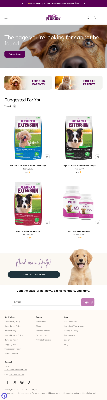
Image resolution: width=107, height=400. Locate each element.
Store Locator (42, 335)
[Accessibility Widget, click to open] (4, 396)
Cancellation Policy (12, 326)
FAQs (38, 326)
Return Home (15, 54)
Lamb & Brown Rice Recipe (28, 231)
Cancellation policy (89, 393)
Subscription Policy (12, 349)
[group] (53, 266)
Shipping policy (54, 393)
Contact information (71, 393)
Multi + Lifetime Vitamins (79, 231)
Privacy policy (23, 393)
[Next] (84, 3)
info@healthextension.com (15, 369)
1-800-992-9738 (16, 374)
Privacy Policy (10, 331)
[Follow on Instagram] (22, 382)
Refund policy (9, 393)
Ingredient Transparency (74, 326)
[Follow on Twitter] (15, 382)
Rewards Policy (11, 340)
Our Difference (70, 322)
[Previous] (22, 3)
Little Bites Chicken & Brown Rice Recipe (28, 165)
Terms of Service (11, 353)
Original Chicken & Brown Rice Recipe (79, 165)
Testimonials (69, 335)
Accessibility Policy (12, 322)
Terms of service (38, 393)
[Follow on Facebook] (8, 382)
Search (67, 340)
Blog (66, 344)
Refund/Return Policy (13, 335)
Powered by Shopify (34, 390)
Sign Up (88, 302)
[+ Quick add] (47, 156)
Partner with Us (43, 331)
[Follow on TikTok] (29, 382)
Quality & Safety (71, 331)
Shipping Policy (11, 344)
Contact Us (41, 322)
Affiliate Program (43, 340)
